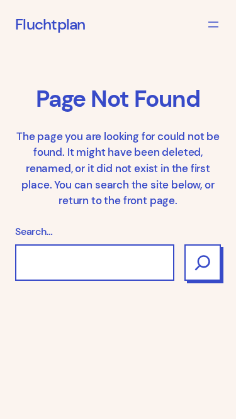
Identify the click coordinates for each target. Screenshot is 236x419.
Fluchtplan (50, 24)
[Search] (202, 262)
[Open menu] (213, 24)
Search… (34, 231)
